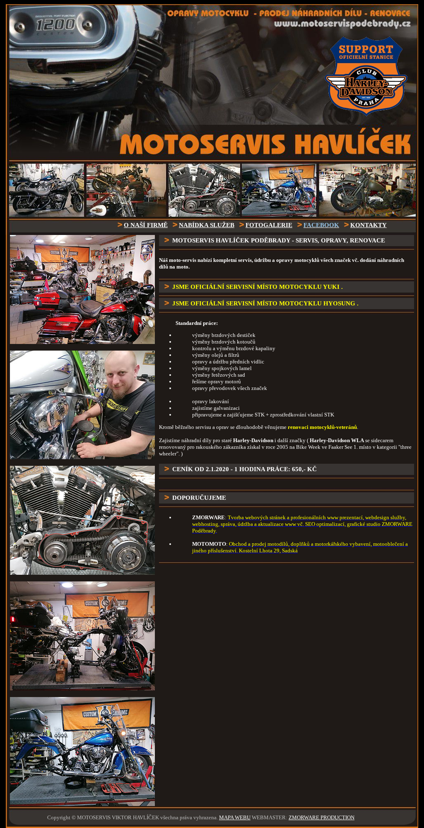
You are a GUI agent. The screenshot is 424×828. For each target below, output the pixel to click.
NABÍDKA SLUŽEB (206, 225)
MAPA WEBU (235, 817)
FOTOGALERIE (269, 225)
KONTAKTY (368, 225)
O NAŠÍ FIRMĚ (146, 225)
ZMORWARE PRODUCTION (321, 817)
